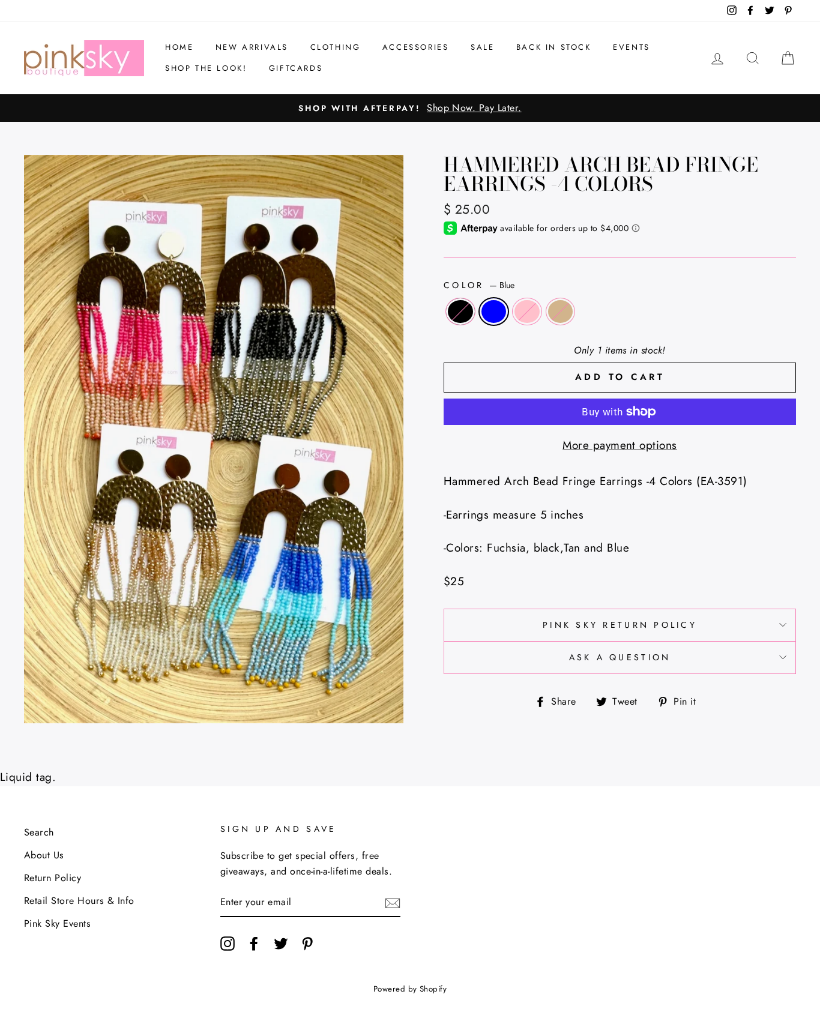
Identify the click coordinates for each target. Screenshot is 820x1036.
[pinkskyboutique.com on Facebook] (254, 943)
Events (631, 47)
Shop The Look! (206, 68)
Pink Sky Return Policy (620, 625)
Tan (560, 311)
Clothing (335, 47)
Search (39, 832)
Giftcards (295, 68)
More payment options (619, 445)
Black (460, 311)
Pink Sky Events (57, 923)
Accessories (415, 47)
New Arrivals (252, 47)
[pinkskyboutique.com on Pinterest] (307, 943)
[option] (410, 108)
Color (479, 285)
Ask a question (620, 657)
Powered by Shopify (410, 989)
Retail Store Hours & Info (79, 901)
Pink (527, 311)
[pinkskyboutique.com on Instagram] (227, 943)
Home (179, 47)
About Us (44, 855)
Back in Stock (553, 47)
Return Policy (52, 878)
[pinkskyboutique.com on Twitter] (281, 943)
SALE (482, 47)
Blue (494, 311)
